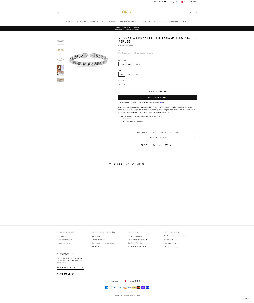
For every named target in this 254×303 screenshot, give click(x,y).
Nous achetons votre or (64, 243)
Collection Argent (129, 22)
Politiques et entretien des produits (103, 243)
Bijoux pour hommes (152, 22)
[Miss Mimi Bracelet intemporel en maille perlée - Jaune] (73, 214)
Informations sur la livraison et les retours (158, 132)
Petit (122, 74)
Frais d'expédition (124, 53)
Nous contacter (97, 236)
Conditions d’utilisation (135, 243)
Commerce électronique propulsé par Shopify (127, 295)
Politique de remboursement (137, 240)
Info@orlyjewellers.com (171, 247)
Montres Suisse (108, 22)
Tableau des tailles (98, 240)
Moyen (129, 74)
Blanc (122, 64)
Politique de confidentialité (137, 246)
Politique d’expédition (135, 236)
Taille (121, 70)
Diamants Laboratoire (87, 22)
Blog (185, 22)
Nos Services (172, 22)
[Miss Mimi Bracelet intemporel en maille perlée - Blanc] (71, 214)
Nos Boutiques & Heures (64, 240)
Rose (138, 64)
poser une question (158, 138)
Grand (138, 74)
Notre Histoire (61, 236)
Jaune (130, 64)
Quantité (122, 80)
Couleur (122, 60)
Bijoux (69, 22)
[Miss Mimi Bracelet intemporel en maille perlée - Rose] (76, 214)
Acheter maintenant (157, 97)
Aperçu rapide (73, 202)
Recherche (96, 246)
